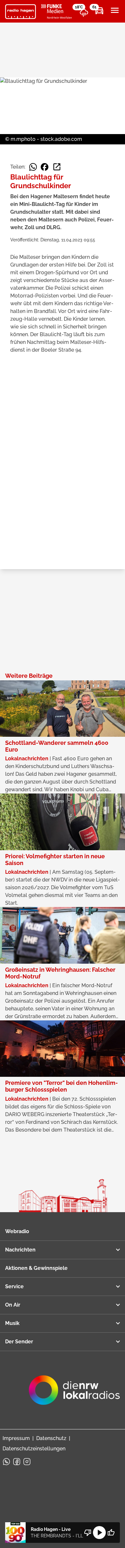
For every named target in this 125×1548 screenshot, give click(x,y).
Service (14, 1286)
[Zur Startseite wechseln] (20, 12)
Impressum (16, 1438)
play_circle (99, 1532)
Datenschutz (51, 1438)
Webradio (17, 1231)
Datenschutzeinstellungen (34, 1449)
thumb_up (111, 1532)
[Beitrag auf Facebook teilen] (44, 167)
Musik (12, 1323)
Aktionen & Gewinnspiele (36, 1268)
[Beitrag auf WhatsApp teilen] (33, 167)
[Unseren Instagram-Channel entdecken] (27, 1461)
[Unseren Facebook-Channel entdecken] (17, 1461)
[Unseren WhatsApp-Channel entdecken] (6, 1461)
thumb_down (88, 1532)
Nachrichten (20, 1250)
